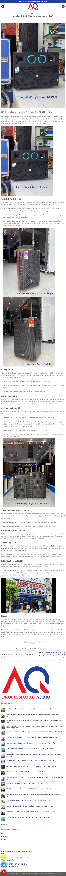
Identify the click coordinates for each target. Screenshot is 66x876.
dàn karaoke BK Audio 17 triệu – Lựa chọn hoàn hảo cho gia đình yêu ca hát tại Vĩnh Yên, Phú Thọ (34, 715)
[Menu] (2, 6)
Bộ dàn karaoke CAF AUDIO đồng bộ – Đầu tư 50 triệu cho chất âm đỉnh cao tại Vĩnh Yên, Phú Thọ (34, 795)
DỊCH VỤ (3, 833)
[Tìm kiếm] (63, 6)
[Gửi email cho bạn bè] (34, 642)
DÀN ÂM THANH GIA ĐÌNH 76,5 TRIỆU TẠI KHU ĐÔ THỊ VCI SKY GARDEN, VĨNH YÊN (31, 737)
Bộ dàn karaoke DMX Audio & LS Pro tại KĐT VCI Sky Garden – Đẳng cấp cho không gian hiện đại (34, 778)
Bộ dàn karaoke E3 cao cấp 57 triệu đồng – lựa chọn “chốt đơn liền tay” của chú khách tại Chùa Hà (35, 732)
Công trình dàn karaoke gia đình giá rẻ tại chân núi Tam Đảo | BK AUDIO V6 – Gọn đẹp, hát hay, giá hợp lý (35, 755)
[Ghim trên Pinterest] (37, 642)
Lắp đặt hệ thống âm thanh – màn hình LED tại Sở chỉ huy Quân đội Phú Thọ (29, 817)
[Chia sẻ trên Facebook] (28, 642)
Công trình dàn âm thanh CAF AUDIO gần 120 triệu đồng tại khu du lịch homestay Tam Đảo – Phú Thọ (34, 721)
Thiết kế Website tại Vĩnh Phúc (52, 873)
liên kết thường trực (45, 648)
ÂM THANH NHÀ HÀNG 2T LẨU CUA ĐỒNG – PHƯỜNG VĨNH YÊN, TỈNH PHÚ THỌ (31, 766)
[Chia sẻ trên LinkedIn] (40, 642)
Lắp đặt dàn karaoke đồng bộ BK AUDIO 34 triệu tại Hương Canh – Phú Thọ (29, 789)
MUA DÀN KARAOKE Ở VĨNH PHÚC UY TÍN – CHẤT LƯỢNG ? (24, 772)
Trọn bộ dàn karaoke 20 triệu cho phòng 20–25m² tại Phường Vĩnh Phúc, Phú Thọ (31, 800)
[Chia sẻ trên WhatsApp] (25, 642)
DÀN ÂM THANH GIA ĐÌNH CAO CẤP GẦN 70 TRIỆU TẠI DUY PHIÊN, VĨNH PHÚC (30, 743)
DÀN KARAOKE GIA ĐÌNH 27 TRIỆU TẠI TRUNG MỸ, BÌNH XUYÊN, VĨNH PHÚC (29, 749)
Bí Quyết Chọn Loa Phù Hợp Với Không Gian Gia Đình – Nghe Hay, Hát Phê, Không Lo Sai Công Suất (49, 654)
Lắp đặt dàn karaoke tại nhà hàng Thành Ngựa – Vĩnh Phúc (24, 783)
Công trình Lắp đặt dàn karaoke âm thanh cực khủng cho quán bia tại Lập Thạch (31, 812)
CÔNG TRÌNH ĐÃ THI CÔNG (9, 830)
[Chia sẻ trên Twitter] (31, 642)
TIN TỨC (33, 13)
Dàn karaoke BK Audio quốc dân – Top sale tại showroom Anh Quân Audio (29, 709)
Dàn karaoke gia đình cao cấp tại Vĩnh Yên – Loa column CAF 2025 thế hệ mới (30, 760)
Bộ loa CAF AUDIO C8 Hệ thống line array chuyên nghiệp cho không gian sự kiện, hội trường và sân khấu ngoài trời (35, 727)
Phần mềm (4, 836)
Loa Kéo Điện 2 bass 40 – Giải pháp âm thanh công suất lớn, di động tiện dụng (30, 806)
